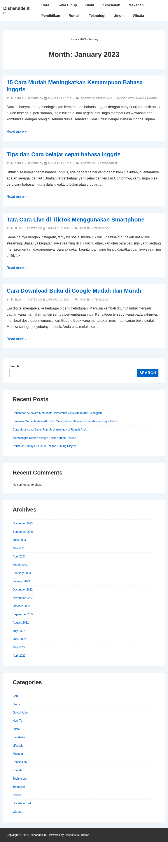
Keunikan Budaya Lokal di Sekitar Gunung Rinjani (44, 446)
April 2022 (19, 655)
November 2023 (23, 523)
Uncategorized (107, 163)
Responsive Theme (77, 835)
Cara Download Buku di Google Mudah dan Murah (74, 290)
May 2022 (19, 647)
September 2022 (23, 614)
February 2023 (22, 573)
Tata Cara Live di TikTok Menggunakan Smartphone (75, 219)
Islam (89, 5)
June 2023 (19, 539)
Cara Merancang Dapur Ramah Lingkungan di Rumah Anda (50, 429)
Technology (20, 778)
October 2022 (21, 606)
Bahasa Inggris (146, 98)
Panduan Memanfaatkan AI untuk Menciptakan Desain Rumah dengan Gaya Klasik (65, 421)
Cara (45, 5)
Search (14, 366)
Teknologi (97, 16)
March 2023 (20, 564)
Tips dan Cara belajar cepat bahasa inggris (64, 154)
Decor (16, 704)
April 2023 (19, 556)
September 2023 (23, 531)
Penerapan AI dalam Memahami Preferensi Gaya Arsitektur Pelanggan (57, 413)
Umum (119, 16)
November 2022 (23, 597)
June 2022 (19, 639)
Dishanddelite (16, 10)
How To (17, 720)
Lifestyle (18, 745)
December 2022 (23, 589)
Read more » (17, 131)
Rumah (74, 16)
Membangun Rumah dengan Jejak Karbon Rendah (44, 437)
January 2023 (21, 581)
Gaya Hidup (67, 5)
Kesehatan (111, 5)
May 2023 (19, 548)
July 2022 (19, 631)
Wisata (138, 16)
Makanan (136, 5)
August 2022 (21, 622)
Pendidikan (50, 16)
